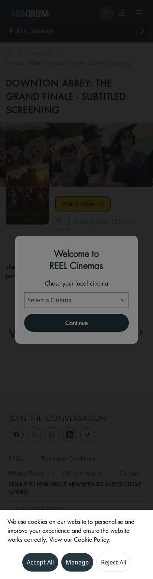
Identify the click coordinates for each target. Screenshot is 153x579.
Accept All (40, 562)
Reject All (113, 562)
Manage (77, 562)
